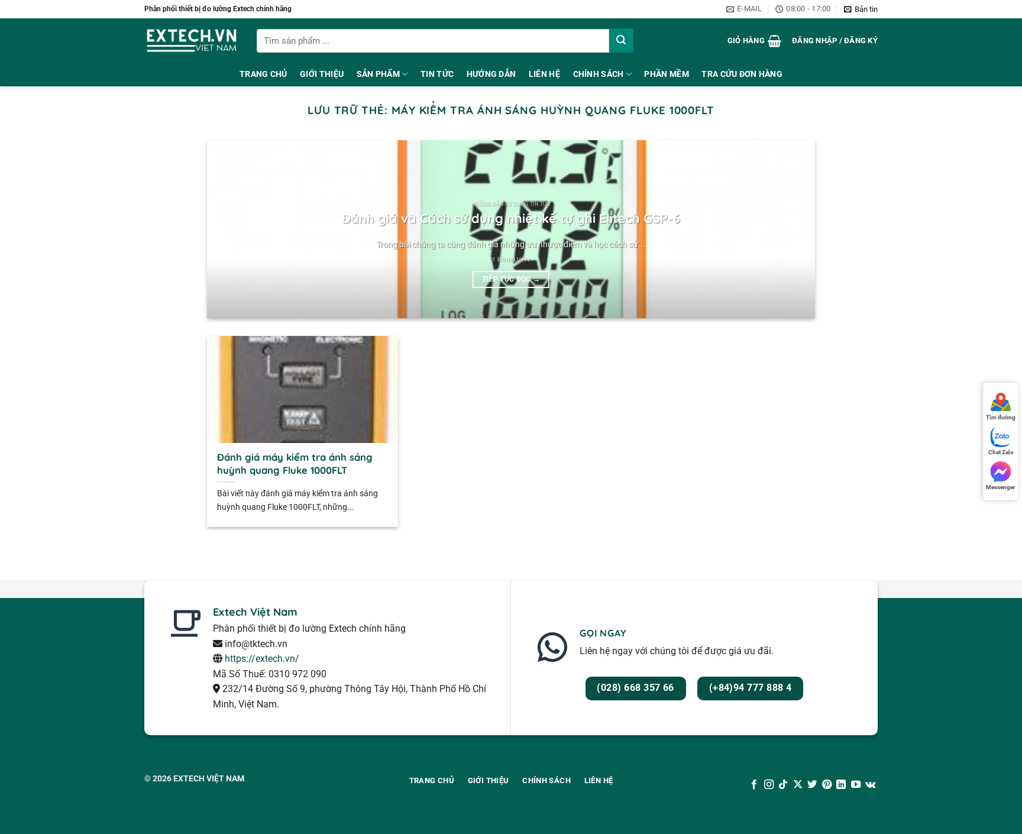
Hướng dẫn (491, 74)
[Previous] (234, 229)
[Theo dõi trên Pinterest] (827, 785)
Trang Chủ (263, 74)
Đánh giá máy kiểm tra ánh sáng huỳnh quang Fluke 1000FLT (295, 463)
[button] (861, 9)
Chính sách (598, 74)
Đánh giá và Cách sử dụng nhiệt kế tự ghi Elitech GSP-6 (511, 218)
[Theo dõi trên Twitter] (812, 785)
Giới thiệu (322, 74)
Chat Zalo (1001, 452)
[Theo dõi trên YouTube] (855, 785)
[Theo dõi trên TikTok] (783, 785)
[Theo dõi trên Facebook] (754, 785)
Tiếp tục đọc (511, 279)
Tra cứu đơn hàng (741, 74)
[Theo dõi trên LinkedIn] (841, 785)
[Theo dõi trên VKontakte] (870, 785)
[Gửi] (621, 40)
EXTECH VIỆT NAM (208, 778)
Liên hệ (544, 74)
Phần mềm (666, 74)
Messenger (1000, 487)
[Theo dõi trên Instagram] (769, 785)
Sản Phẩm (378, 74)
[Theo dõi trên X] (798, 785)
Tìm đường (1000, 417)
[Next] (787, 229)
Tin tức (437, 74)
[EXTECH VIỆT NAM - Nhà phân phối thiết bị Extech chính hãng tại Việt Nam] (191, 40)
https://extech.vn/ (262, 658)
